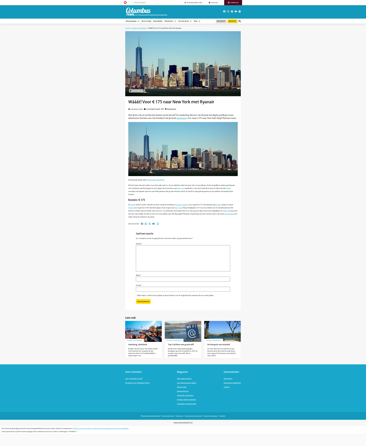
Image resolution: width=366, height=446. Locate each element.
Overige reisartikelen (139, 28)
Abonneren (232, 21)
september (182, 118)
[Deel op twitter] (149, 224)
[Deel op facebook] (142, 224)
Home (127, 28)
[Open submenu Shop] (199, 21)
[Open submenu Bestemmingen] (138, 21)
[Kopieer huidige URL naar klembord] (158, 224)
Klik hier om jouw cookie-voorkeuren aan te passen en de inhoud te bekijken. (101, 428)
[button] (233, 2)
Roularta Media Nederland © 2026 (183, 422)
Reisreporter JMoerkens (156, 180)
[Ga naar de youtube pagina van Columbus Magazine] (236, 11)
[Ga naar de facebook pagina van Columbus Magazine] (224, 11)
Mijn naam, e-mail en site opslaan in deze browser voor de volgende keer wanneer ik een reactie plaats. (175, 295)
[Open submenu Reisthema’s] (175, 21)
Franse (133, 205)
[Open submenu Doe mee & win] (191, 21)
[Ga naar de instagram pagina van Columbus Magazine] (228, 11)
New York (181, 188)
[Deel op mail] (153, 224)
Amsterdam (229, 214)
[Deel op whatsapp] (146, 224)
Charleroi (184, 205)
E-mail (139, 285)
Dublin (228, 188)
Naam (139, 275)
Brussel (178, 205)
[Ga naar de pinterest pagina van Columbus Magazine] (232, 11)
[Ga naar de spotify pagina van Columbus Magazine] (239, 11)
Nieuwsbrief (221, 21)
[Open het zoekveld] (239, 21)
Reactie (139, 244)
